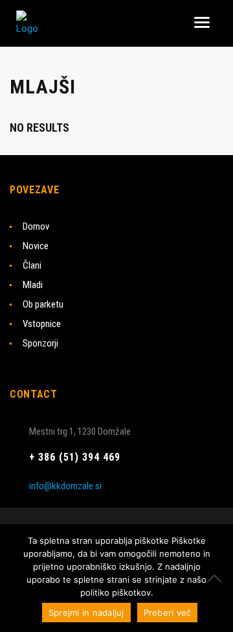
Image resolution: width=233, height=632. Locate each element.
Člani (32, 265)
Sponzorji (40, 343)
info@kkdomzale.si (65, 486)
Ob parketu (43, 304)
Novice (36, 246)
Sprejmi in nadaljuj (86, 612)
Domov (36, 226)
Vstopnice (42, 324)
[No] (216, 578)
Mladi (33, 285)
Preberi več (168, 612)
